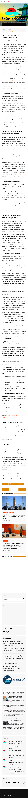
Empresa (5, 483)
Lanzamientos (13, 483)
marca (3, 318)
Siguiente (21, 489)
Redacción (5, 40)
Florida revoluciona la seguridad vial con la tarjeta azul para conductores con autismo (14, 662)
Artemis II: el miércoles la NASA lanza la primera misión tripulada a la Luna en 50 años (14, 516)
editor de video (21, 174)
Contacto (3, 795)
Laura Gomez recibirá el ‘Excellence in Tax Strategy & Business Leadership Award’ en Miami (13, 717)
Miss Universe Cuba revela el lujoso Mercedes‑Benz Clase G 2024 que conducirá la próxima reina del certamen (13, 668)
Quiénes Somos (10, 795)
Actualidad (5, 512)
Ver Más (14, 732)
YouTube (21, 483)
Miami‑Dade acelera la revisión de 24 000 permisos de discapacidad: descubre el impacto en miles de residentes (13, 643)
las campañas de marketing (14, 80)
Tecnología (20, 40)
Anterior (6, 489)
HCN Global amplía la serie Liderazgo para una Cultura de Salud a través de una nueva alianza (13, 693)
